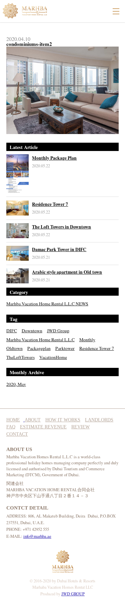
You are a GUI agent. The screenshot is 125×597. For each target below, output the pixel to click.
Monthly (87, 340)
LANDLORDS (99, 419)
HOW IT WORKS (62, 419)
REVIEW (80, 426)
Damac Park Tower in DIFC (59, 249)
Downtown (32, 331)
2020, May (16, 384)
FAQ (10, 426)
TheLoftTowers (20, 357)
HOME (13, 419)
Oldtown (14, 348)
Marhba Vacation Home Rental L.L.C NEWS (47, 304)
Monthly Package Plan (54, 158)
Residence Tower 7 (50, 204)
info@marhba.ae (37, 536)
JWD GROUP (73, 593)
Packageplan (39, 348)
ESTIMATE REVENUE (43, 426)
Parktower (65, 348)
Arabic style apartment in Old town (67, 272)
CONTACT (17, 434)
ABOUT (33, 419)
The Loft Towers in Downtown (61, 227)
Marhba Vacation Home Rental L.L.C (40, 340)
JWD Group (58, 331)
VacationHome (53, 357)
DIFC (11, 331)
